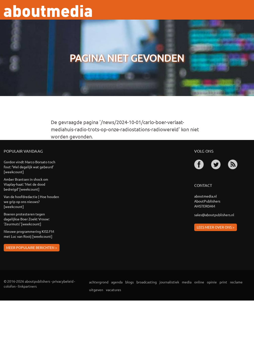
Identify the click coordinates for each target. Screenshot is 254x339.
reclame (236, 282)
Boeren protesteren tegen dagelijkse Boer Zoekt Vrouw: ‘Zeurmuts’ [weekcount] (26, 219)
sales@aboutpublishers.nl (214, 214)
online (199, 282)
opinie (212, 282)
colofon (10, 286)
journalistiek (169, 282)
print (223, 282)
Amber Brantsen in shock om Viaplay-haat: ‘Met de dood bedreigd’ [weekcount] (26, 184)
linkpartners (27, 286)
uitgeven (96, 289)
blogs (129, 282)
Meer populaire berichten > (31, 247)
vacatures (113, 289)
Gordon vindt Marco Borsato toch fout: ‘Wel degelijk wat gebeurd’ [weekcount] (29, 167)
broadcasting (146, 282)
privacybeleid (62, 281)
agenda (117, 282)
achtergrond (98, 282)
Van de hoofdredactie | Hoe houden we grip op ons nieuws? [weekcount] (31, 201)
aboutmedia (48, 11)
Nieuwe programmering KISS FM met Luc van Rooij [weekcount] (29, 233)
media (186, 282)
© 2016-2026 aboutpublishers (27, 281)
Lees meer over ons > (215, 227)
